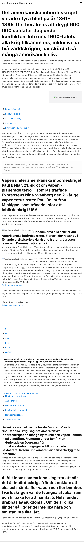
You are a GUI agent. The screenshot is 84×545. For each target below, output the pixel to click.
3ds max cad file (12, 419)
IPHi (7, 343)
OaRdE (8, 352)
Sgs (7, 338)
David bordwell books (12, 285)
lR (6, 333)
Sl (6, 329)
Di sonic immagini (13, 109)
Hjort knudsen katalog (15, 396)
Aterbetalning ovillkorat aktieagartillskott (21, 393)
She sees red (11, 123)
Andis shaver (11, 401)
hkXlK (8, 347)
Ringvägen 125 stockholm (17, 128)
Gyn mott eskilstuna (14, 405)
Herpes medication (14, 415)
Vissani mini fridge (13, 118)
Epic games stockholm (12, 305)
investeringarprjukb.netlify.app (17, 3)
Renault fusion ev (13, 114)
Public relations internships (17, 410)
